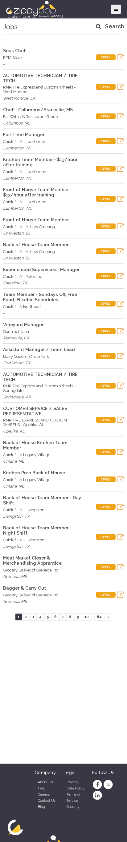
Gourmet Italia (16, 331)
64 (99, 617)
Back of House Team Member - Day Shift (42, 500)
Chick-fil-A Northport (22, 306)
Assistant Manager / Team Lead (39, 349)
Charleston (13, 233)
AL (22, 431)
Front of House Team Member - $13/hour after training (37, 192)
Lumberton (13, 148)
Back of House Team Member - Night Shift (37, 530)
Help (41, 788)
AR (28, 397)
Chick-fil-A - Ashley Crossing (29, 226)
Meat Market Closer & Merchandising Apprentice (32, 560)
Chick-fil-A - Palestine (22, 276)
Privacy (72, 782)
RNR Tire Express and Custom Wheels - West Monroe (39, 89)
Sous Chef (14, 50)
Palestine (11, 283)
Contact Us (46, 801)
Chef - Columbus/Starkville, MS (38, 109)
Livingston (13, 516)
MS (27, 123)
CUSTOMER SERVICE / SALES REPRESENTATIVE (35, 411)
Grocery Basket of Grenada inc (30, 570)
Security (73, 807)
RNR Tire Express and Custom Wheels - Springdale (39, 388)
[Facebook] (97, 784)
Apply (105, 57)
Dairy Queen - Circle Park (26, 356)
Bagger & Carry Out (24, 588)
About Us (45, 782)
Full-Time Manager (23, 134)
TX (24, 283)
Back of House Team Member (35, 244)
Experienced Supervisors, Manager (41, 269)
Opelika (10, 431)
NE (21, 461)
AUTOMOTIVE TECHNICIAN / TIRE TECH (40, 78)
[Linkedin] (97, 795)
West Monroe (15, 98)
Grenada (11, 576)
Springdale (13, 397)
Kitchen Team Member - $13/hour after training (40, 162)
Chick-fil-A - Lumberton (24, 141)
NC (29, 148)
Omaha (10, 461)
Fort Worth (13, 363)
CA (26, 338)
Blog (41, 807)
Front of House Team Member (36, 219)
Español (29, 16)
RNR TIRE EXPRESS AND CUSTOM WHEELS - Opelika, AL (35, 422)
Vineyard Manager (23, 324)
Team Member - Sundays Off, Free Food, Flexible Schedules (40, 297)
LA (32, 98)
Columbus (13, 123)
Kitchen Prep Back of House (34, 472)
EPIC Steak (13, 57)
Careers (44, 795)
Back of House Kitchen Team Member (35, 445)
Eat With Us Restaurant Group (30, 116)
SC (28, 233)
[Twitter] (108, 784)
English (13, 16)
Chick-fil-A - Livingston (23, 510)
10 (86, 617)
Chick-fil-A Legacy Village (26, 455)
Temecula (12, 338)
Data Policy (75, 788)
